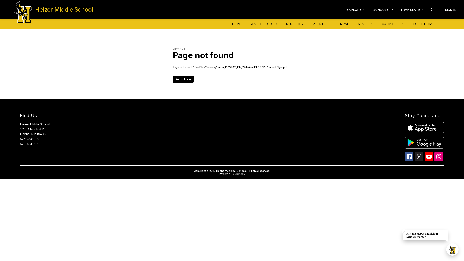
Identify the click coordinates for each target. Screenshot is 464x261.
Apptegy (240, 173)
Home (236, 24)
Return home (183, 79)
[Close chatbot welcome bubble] (404, 231)
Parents (318, 24)
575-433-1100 (29, 139)
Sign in (451, 10)
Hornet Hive (423, 24)
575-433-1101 (29, 144)
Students (294, 24)
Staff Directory (263, 24)
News (344, 24)
